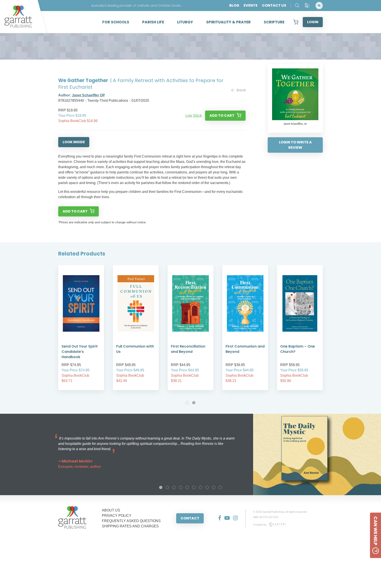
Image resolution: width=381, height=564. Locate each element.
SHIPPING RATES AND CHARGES (130, 526)
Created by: (260, 524)
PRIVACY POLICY (116, 515)
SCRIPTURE (274, 22)
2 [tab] (194, 402)
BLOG (234, 5)
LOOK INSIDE (74, 142)
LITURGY (185, 22)
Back (241, 90)
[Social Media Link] (218, 518)
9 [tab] (213, 487)
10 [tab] (220, 487)
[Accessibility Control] (319, 5)
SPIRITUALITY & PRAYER (228, 22)
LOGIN (312, 21)
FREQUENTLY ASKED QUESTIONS (131, 521)
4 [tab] (180, 487)
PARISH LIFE (153, 22)
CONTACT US (274, 5)
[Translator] (307, 5)
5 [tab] (187, 487)
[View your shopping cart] (295, 22)
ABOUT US (111, 510)
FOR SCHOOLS (115, 22)
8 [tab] (207, 487)
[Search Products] (297, 5)
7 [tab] (200, 487)
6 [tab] (194, 487)
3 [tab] (174, 487)
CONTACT (190, 518)
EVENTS (251, 5)
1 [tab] (187, 402)
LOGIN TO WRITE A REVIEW (295, 145)
